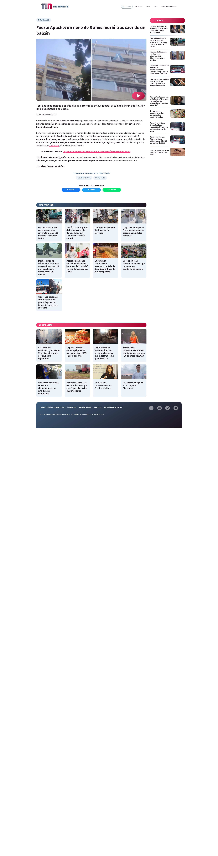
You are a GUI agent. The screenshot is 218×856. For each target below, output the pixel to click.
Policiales (43, 20)
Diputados (138, 7)
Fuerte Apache (84, 178)
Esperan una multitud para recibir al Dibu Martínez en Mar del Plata (96, 151)
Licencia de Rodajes (113, 407)
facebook (71, 190)
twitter (91, 190)
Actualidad (100, 178)
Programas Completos (168, 7)
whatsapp (112, 190)
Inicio (148, 7)
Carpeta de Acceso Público (52, 407)
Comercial (72, 407)
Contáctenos (85, 407)
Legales (98, 407)
